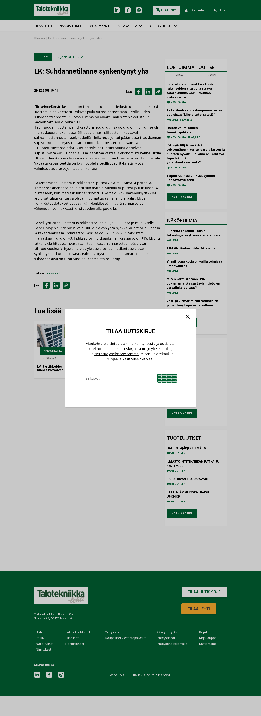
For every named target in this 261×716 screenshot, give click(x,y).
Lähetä (167, 378)
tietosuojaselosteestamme (116, 354)
